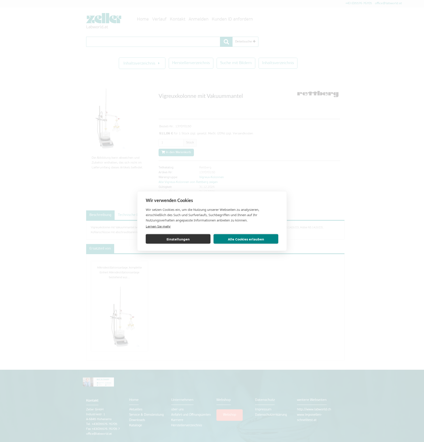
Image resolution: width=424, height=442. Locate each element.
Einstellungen (178, 239)
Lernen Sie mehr (158, 226)
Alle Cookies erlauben (246, 239)
